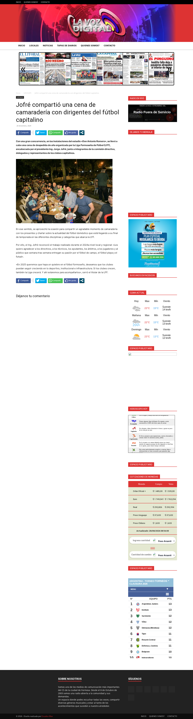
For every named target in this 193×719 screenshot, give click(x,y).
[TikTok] (160, 2)
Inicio (18, 93)
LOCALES (34, 45)
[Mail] (155, 2)
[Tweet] (41, 132)
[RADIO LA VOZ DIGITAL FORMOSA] (96, 23)
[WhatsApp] (170, 2)
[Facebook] (145, 2)
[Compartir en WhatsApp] (55, 132)
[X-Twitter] (165, 2)
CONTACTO (45, 2)
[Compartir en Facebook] (23, 132)
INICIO (18, 2)
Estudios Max (47, 716)
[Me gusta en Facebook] (71, 132)
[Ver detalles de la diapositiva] (152, 243)
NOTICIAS (48, 45)
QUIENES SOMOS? (31, 2)
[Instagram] (150, 2)
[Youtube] (174, 2)
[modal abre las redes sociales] (81, 132)
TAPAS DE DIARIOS (67, 45)
